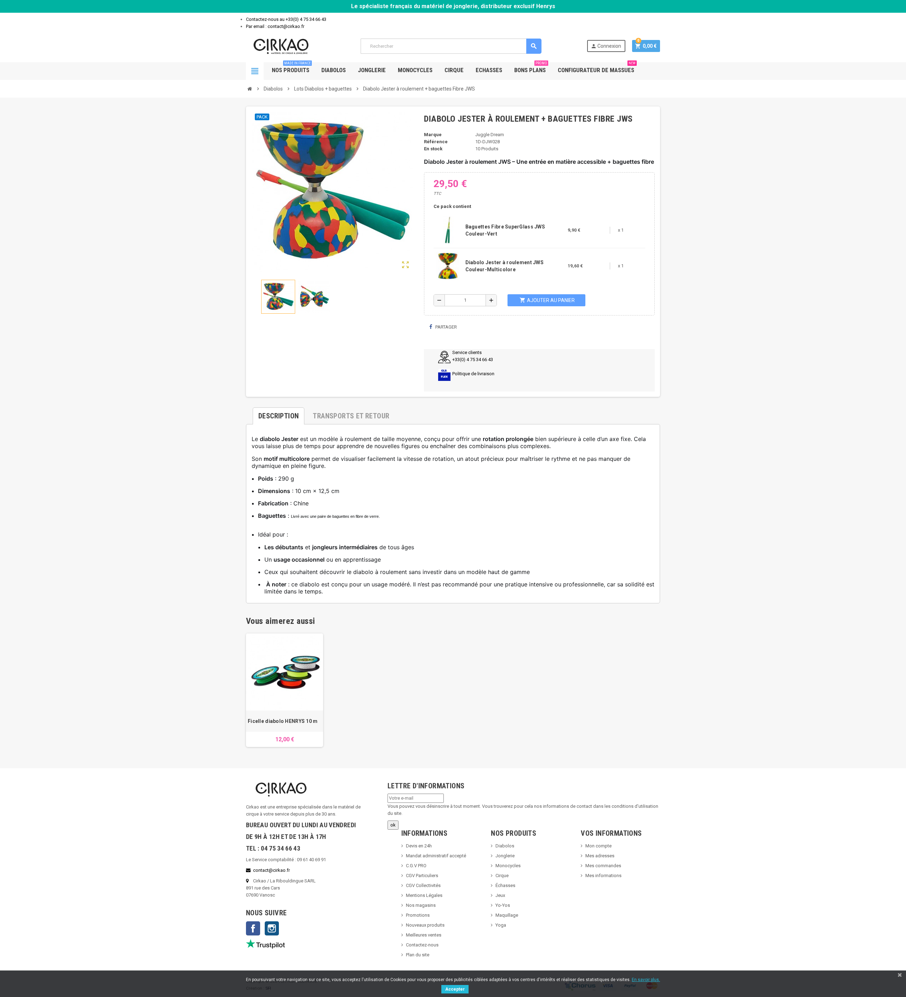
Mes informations (603, 875)
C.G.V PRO (416, 865)
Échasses (505, 885)
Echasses (489, 70)
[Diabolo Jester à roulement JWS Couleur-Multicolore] (448, 265)
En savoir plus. (646, 979)
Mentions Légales (424, 895)
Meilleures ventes (423, 935)
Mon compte (598, 845)
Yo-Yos (502, 905)
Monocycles (415, 70)
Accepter (455, 989)
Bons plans (530, 68)
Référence (436, 141)
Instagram (272, 928)
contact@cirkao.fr (271, 870)
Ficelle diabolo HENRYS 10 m (283, 721)
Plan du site (417, 954)
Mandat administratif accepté (436, 855)
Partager (445, 327)
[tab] (278, 413)
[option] (284, 690)
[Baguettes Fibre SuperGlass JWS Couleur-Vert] (448, 229)
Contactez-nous (422, 944)
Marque (433, 134)
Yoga (500, 925)
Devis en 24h (419, 845)
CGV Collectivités (423, 885)
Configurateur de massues (597, 68)
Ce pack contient (452, 206)
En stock (433, 148)
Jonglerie (372, 70)
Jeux (500, 895)
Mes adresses (599, 855)
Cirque (454, 70)
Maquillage (506, 915)
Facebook (253, 928)
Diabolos (333, 70)
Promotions (418, 915)
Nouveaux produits (425, 925)
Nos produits (291, 68)
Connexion (606, 46)
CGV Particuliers (422, 875)
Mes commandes (603, 865)
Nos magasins (421, 905)
